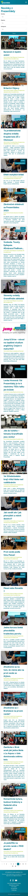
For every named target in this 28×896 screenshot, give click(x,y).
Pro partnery (14, 888)
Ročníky (3, 14)
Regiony (3, 20)
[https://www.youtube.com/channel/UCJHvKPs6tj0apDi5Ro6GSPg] (16, 880)
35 (12, 866)
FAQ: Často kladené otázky (14, 883)
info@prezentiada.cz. (17, 875)
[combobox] (14, 16)
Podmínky (14, 890)
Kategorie (3, 26)
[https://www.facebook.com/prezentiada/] (11, 880)
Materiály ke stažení (14, 885)
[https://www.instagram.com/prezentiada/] (13, 880)
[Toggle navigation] (25, 2)
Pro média (14, 886)
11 (25, 864)
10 (23, 864)
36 (15, 866)
